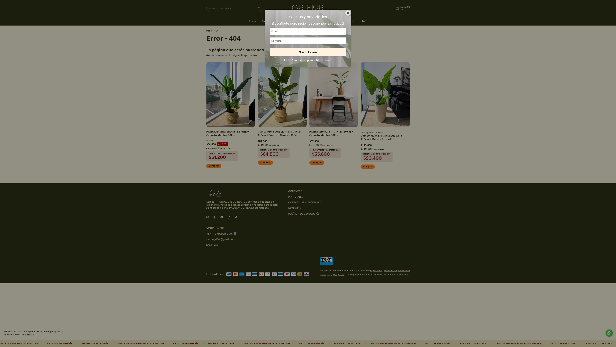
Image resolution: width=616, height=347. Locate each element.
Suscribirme (308, 52)
